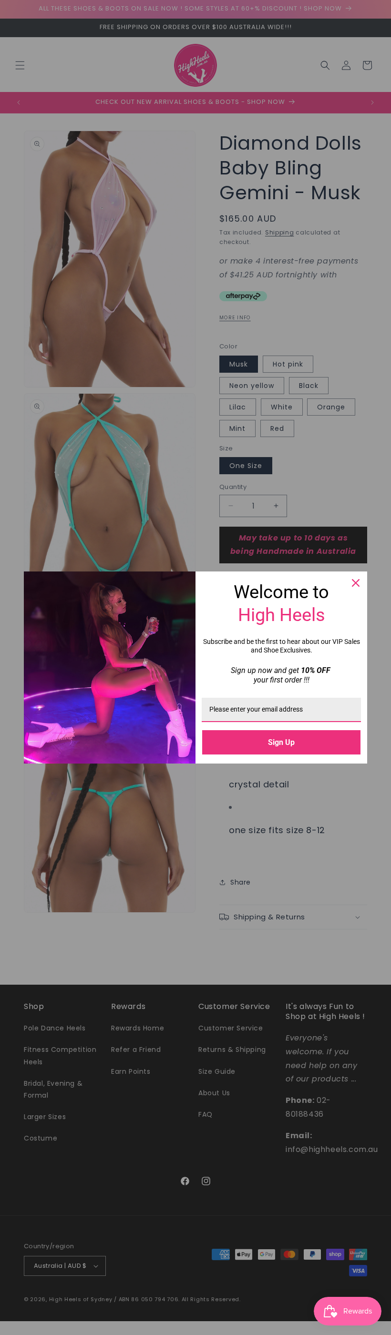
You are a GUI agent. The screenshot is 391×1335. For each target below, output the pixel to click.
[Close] (355, 582)
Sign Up (281, 742)
